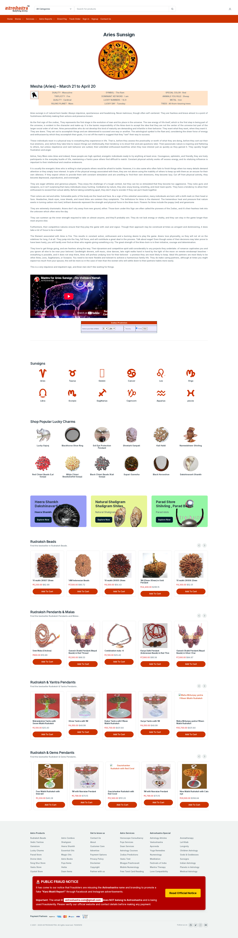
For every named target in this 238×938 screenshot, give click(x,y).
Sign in (86, 19)
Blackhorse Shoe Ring (72, 445)
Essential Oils (67, 850)
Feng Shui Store (37, 863)
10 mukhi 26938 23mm (186, 580)
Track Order (74, 19)
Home (10, 19)
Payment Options (98, 854)
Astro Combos (68, 838)
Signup (94, 19)
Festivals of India (158, 863)
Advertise (94, 850)
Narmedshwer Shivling (191, 445)
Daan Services (127, 846)
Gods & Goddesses (189, 854)
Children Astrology (189, 850)
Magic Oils (66, 854)
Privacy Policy (97, 859)
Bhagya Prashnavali (129, 863)
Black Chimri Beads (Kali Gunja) (102, 475)
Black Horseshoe (161, 474)
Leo (161, 381)
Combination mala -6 (114, 650)
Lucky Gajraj (43, 445)
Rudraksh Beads (38, 838)
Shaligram (66, 842)
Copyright (95, 867)
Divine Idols (36, 859)
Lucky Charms (37, 850)
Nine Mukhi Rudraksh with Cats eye (190, 792)
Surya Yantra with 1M (150, 721)
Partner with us (97, 871)
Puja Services (126, 842)
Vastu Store (35, 867)
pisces (190, 401)
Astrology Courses (129, 850)
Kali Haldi (161, 445)
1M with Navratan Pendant (81, 791)
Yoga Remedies (157, 850)
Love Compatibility (159, 871)
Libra (42, 401)
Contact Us (105, 19)
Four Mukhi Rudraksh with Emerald (44, 792)
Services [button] (30, 19)
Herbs (64, 867)
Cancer (131, 381)
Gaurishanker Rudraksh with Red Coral (118, 792)
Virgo (190, 381)
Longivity (184, 846)
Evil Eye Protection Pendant (102, 446)
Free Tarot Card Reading (132, 871)
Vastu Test (125, 859)
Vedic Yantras (37, 842)
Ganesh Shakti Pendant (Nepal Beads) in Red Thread (83, 651)
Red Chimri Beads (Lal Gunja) (43, 475)
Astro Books (67, 859)
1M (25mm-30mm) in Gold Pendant (152, 581)
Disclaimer (95, 863)
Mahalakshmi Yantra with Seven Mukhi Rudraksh (44, 722)
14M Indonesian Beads (79, 580)
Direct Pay (62, 19)
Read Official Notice (183, 893)
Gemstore (35, 846)
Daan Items (66, 871)
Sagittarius (102, 401)
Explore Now (43, 519)
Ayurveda (154, 846)
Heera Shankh (68, 846)
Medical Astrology (188, 871)
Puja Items (66, 863)
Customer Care (97, 846)
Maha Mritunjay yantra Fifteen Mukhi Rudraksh (190, 722)
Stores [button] (18, 19)
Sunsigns (184, 859)
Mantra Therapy (158, 867)
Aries (42, 381)
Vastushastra (156, 842)
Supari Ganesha (132, 474)
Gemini (102, 381)
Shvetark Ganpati (131, 445)
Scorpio (72, 401)
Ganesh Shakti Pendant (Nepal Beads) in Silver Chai (190, 651)
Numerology (156, 854)
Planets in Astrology (189, 867)
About (93, 842)
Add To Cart (47, 591)
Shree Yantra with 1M (78, 721)
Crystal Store (36, 871)
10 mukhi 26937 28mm (43, 580)
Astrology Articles (158, 838)
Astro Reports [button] (45, 19)
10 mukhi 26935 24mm (115, 580)
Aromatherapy (187, 838)
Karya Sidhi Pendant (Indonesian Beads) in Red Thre (154, 651)
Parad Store (36, 854)
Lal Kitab (184, 842)
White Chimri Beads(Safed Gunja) (72, 475)
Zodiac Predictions (129, 854)
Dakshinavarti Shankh (191, 474)
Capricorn (131, 401)
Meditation (155, 859)
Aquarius (161, 401)
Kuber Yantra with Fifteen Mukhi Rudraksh (116, 722)
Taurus (72, 381)
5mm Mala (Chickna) (42, 650)
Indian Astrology (188, 863)
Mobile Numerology (129, 867)
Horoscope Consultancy (131, 838)
